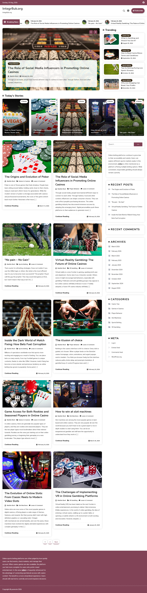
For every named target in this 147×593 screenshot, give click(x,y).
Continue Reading (11, 206)
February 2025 (116, 260)
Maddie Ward (14, 79)
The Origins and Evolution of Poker (27, 177)
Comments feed (117, 352)
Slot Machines (60, 383)
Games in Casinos (10, 143)
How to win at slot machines (73, 411)
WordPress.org (117, 357)
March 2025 (116, 256)
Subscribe (139, 11)
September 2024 (117, 283)
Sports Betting (13, 70)
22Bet (120, 164)
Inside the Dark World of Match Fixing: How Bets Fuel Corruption (126, 216)
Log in (114, 343)
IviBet (24, 570)
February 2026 (116, 251)
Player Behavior (60, 143)
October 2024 (116, 279)
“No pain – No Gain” (81, 23)
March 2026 (116, 246)
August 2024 (116, 288)
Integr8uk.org (12, 8)
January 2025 (116, 265)
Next (56, 542)
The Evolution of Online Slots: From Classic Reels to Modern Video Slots (24, 497)
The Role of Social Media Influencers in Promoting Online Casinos (40, 23)
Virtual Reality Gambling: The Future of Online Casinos (116, 23)
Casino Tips (126, 35)
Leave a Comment (39, 181)
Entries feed (116, 347)
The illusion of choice (68, 340)
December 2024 (117, 270)
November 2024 (117, 274)
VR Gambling (59, 226)
